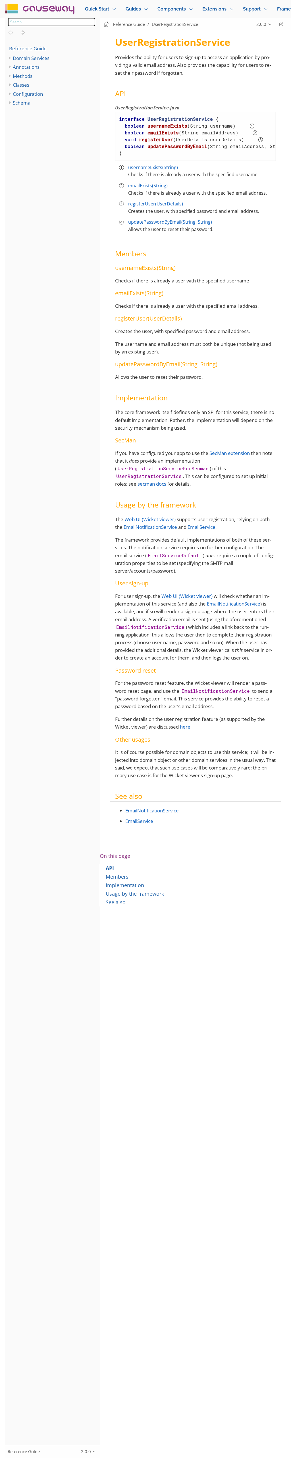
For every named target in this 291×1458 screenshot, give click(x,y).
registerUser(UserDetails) (155, 204)
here (185, 726)
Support (252, 9)
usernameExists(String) (153, 167)
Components (171, 9)
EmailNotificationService (150, 527)
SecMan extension (229, 453)
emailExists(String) (148, 185)
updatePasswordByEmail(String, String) (170, 222)
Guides (133, 9)
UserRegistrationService (175, 24)
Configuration (28, 94)
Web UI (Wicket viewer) (150, 519)
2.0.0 (261, 24)
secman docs (152, 484)
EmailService (201, 527)
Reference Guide (28, 48)
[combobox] (51, 22)
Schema (21, 102)
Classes (21, 85)
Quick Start (97, 9)
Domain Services (31, 58)
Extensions (214, 9)
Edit (281, 24)
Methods (22, 76)
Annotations (26, 67)
